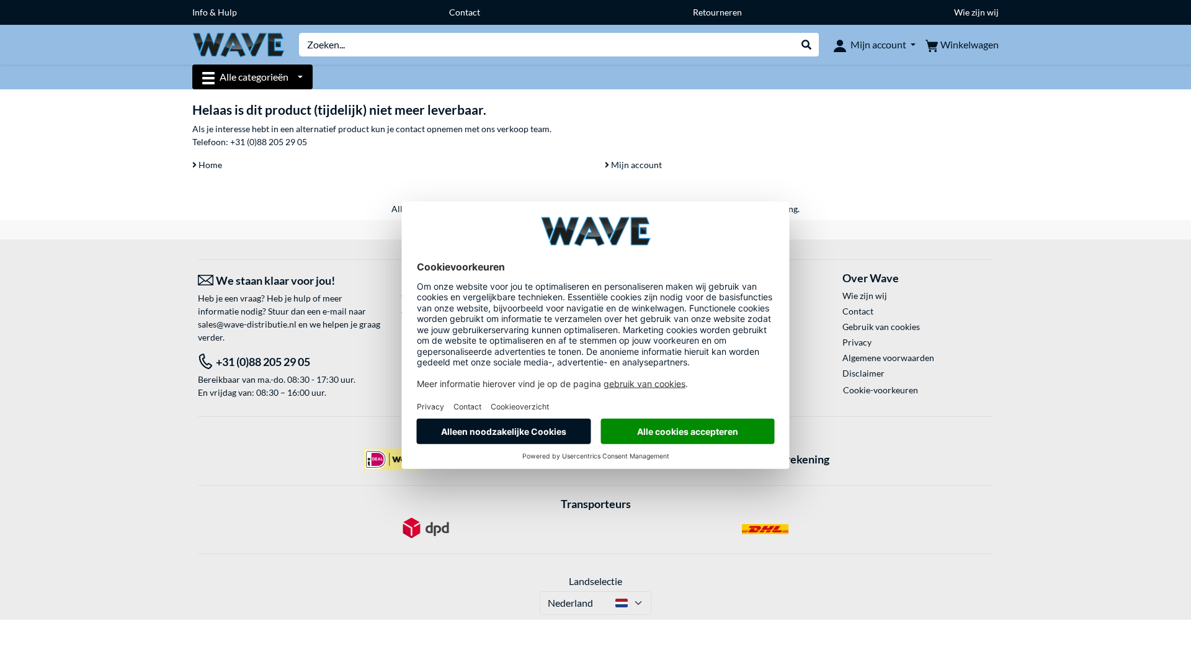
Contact (464, 12)
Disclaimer (863, 373)
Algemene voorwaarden (888, 357)
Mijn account (635, 164)
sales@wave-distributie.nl (247, 324)
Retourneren (717, 12)
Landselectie (595, 581)
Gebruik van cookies (881, 326)
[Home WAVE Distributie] (238, 44)
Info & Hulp (214, 12)
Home (209, 164)
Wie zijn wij (976, 12)
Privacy (857, 342)
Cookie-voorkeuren (880, 390)
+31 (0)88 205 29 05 (268, 141)
